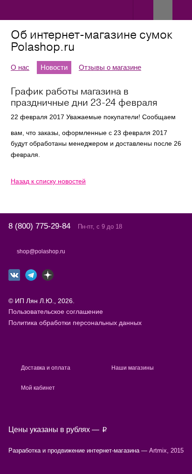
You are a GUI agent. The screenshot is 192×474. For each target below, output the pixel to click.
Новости (54, 67)
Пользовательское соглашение (55, 311)
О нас (20, 67)
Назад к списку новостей (48, 181)
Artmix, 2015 (166, 450)
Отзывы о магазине (110, 67)
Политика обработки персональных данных (75, 322)
